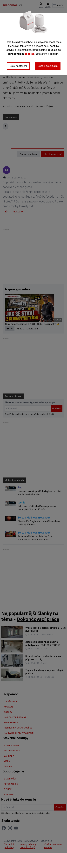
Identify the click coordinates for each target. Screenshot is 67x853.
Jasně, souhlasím (48, 65)
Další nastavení (18, 65)
